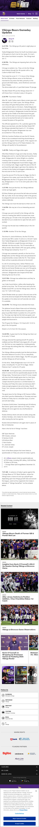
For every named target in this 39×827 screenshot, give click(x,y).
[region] (19, 807)
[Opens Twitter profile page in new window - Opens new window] (12, 41)
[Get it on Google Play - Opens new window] (25, 781)
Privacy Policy (23, 810)
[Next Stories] (35, 675)
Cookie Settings (19, 813)
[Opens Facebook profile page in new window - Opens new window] (10, 41)
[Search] (33, 13)
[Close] (36, 791)
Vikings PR (11, 38)
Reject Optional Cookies (19, 818)
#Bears (9, 458)
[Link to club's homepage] (3, 12)
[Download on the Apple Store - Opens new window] (13, 780)
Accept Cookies (19, 823)
